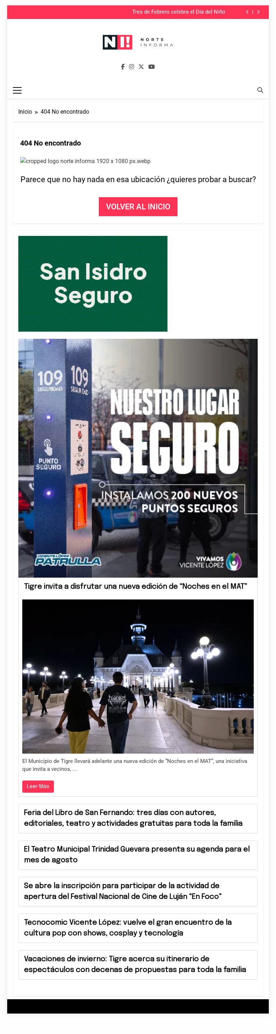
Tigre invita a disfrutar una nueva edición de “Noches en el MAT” (135, 586)
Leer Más (38, 786)
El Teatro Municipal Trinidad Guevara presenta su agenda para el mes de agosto (137, 855)
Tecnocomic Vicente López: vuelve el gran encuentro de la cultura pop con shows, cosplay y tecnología (128, 928)
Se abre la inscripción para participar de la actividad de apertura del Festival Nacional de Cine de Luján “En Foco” (123, 891)
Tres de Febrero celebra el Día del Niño (178, 12)
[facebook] (123, 67)
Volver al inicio (138, 206)
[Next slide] (258, 12)
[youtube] (151, 67)
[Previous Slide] (247, 12)
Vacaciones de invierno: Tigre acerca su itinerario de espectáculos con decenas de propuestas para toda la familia (135, 964)
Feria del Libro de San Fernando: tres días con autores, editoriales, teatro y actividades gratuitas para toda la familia (133, 818)
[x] (141, 67)
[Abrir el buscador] (260, 90)
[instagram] (131, 67)
